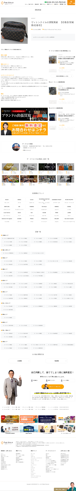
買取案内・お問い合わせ (6, 450)
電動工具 (68, 184)
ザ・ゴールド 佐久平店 (64, 92)
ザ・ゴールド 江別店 (8, 241)
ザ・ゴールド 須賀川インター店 (68, 272)
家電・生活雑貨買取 (19, 462)
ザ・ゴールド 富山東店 (8, 306)
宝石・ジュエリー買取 (20, 455)
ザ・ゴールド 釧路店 (8, 245)
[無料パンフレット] (66, 419)
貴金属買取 (18, 453)
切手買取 (17, 460)
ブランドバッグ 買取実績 (40, 407)
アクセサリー (60, 172)
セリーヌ (32, 469)
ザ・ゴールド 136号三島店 (8, 325)
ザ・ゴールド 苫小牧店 (23, 241)
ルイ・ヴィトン (58, 29)
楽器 (67, 183)
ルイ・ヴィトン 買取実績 (40, 409)
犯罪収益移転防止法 (64, 461)
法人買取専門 (3, 462)
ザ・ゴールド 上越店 (68, 287)
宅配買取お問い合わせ (65, 457)
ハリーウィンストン (34, 477)
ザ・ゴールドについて (51, 450)
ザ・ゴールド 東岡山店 (8, 333)
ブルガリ (32, 474)
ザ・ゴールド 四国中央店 (52, 344)
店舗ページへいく (27, 150)
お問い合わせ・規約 (65, 450)
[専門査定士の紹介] (47, 419)
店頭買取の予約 (4, 467)
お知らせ (47, 453)
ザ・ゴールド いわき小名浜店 (23, 275)
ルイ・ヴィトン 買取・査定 (27, 409)
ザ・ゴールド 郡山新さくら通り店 (38, 272)
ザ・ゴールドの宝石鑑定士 (51, 460)
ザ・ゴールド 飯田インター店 (67, 298)
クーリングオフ (63, 462)
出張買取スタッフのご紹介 (51, 471)
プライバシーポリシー (65, 458)
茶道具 (22, 184)
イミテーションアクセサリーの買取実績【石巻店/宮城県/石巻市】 (66, 57)
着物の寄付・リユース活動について (52, 469)
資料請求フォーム (4, 469)
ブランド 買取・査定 (16, 407)
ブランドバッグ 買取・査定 (27, 407)
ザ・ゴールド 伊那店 (53, 298)
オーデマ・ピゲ (33, 459)
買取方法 (56, 4)
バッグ (67, 171)
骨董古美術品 (62, 64)
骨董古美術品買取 (19, 459)
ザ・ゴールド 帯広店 (23, 245)
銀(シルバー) (65, 62)
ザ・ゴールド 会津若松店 (23, 272)
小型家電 (59, 184)
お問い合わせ (3, 463)
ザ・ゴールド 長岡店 (38, 287)
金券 (49, 183)
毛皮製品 (13, 184)
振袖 (3, 183)
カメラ (58, 183)
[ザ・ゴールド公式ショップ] (66, 429)
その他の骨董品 (69, 64)
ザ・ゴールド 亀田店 (53, 283)
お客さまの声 (48, 456)
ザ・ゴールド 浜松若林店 (38, 325)
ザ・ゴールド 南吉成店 (68, 261)
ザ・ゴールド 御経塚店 (53, 306)
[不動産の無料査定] (29, 429)
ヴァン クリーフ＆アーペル (36, 476)
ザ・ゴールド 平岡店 (68, 238)
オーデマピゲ (51, 171)
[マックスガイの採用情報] (47, 429)
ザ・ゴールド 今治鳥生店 (23, 348)
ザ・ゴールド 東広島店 (8, 336)
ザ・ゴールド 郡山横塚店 (52, 272)
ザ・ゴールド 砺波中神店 (23, 306)
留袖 (12, 183)
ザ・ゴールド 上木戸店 (23, 283)
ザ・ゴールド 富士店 (23, 325)
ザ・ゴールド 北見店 (68, 241)
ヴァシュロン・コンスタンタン (36, 457)
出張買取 (2, 459)
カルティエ (50, 172)
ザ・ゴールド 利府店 (38, 261)
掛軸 (21, 183)
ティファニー (33, 473)
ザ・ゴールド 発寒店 (23, 238)
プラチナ (13, 171)
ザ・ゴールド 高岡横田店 (38, 306)
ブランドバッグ (51, 29)
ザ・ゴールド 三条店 (23, 287)
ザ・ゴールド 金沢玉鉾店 (8, 309)
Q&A (65, 4)
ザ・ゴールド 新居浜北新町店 (67, 344)
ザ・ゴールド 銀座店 (8, 317)
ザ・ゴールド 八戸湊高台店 (8, 253)
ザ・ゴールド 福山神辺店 (52, 333)
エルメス (59, 171)
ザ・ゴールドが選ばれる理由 (51, 462)
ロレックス (41, 171)
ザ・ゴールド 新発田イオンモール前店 (8, 283)
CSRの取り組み (49, 470)
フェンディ (33, 470)
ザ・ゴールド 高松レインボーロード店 (38, 344)
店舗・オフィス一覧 (4, 456)
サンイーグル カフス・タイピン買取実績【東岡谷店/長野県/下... (66, 115)
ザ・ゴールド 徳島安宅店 (38, 348)
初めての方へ (31, 4)
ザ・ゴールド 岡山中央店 (23, 333)
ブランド (45, 29)
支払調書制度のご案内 (65, 459)
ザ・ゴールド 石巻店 (37, 29)
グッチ (32, 466)
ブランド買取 (18, 456)
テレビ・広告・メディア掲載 (51, 464)
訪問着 (3, 184)
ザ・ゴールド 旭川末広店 (52, 241)
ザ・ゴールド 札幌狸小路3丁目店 (8, 238)
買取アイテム (42, 4)
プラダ (32, 471)
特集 (46, 455)
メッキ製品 (71, 62)
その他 (31, 172)
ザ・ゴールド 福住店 (38, 238)
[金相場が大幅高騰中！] (10, 419)
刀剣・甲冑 (31, 184)
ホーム (26, 4)
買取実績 (61, 4)
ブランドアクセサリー (64, 121)
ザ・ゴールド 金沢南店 (68, 306)
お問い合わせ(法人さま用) (5, 464)
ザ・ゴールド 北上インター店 (38, 253)
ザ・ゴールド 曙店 (23, 336)
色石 (30, 171)
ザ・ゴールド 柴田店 (38, 264)
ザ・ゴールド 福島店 (8, 272)
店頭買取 (2, 457)
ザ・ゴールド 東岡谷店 (64, 118)
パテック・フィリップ (35, 460)
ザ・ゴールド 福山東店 (68, 333)
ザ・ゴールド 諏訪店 (38, 298)
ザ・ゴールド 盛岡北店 (23, 253)
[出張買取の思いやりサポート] (29, 419)
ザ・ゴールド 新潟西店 (38, 283)
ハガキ (40, 183)
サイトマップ (63, 463)
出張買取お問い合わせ (65, 456)
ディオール (33, 467)
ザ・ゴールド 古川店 (8, 261)
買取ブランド (49, 4)
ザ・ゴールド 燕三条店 (8, 287)
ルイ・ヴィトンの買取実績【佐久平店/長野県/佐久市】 (66, 89)
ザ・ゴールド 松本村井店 (8, 298)
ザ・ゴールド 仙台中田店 (23, 264)
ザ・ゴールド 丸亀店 (23, 344)
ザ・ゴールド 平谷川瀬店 (38, 275)
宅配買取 (2, 460)
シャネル (32, 463)
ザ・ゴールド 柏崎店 (53, 287)
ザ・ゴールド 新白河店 (8, 275)
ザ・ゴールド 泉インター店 (53, 261)
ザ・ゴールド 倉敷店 (38, 333)
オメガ (40, 172)
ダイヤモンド (23, 171)
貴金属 (61, 62)
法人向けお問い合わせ (65, 454)
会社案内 (47, 466)
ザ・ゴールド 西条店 (8, 348)
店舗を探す (37, 4)
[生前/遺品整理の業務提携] (10, 429)
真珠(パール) (23, 172)
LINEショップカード (49, 467)
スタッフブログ (48, 459)
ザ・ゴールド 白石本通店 (52, 238)
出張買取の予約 (4, 466)
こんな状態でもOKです (50, 463)
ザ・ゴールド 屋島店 (8, 344)
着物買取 (17, 457)
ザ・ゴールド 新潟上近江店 (68, 283)
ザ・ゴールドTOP (5, 407)
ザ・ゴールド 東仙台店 (8, 264)
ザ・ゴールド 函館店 (38, 241)
